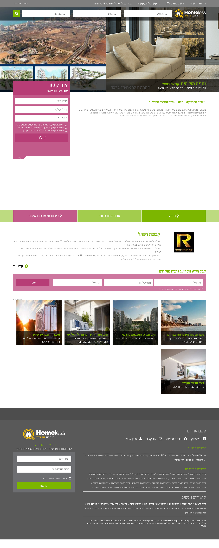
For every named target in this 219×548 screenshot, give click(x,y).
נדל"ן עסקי (114, 504)
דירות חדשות (198, 3)
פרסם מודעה (174, 439)
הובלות (94, 508)
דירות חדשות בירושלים (98, 474)
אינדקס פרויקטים (195, 469)
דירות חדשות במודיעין (178, 478)
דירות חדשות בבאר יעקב (120, 483)
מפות (87, 508)
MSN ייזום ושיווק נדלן (170, 455)
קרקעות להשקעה (149, 3)
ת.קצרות (124, 504)
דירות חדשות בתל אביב (160, 474)
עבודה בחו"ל (105, 508)
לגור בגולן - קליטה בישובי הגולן (112, 3)
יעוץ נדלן (188, 513)
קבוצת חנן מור (125, 455)
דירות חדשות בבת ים (180, 487)
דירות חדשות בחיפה (179, 474)
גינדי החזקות (154, 455)
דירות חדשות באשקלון (140, 474)
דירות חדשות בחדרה (100, 483)
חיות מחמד (116, 508)
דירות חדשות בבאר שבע (116, 478)
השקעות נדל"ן (175, 3)
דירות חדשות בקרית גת (161, 483)
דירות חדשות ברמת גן (197, 474)
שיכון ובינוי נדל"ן (140, 455)
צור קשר (151, 439)
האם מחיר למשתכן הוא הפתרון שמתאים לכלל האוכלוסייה (91, 340)
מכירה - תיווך (149, 504)
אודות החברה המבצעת (162, 102)
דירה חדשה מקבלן (193, 383)
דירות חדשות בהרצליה (141, 483)
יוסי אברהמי (179, 460)
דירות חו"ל (104, 504)
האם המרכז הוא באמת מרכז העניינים (136, 338)
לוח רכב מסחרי (187, 508)
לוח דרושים (149, 508)
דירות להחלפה (135, 504)
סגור (19, 157)
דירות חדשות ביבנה (99, 487)
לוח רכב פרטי (92, 504)
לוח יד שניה (138, 508)
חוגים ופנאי (127, 508)
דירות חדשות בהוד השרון (140, 487)
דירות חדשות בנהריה (97, 478)
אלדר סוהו (185, 455)
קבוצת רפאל (149, 234)
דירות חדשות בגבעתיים (161, 487)
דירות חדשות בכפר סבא (119, 487)
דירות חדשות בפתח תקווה (157, 478)
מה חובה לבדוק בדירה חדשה (188, 387)
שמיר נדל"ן (89, 455)
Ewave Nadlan (199, 455)
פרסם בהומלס (200, 513)
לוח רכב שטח (200, 508)
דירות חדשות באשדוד (197, 478)
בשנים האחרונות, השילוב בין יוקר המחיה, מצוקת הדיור (186, 340)
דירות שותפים (174, 504)
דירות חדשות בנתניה (198, 483)
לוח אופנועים (174, 508)
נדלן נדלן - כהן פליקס (194, 460)
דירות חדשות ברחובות (136, 478)
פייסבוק (196, 439)
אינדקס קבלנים (197, 448)
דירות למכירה (187, 504)
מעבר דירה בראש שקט (46, 334)
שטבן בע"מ (100, 455)
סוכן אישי (131, 439)
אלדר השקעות (112, 455)
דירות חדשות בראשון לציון (119, 474)
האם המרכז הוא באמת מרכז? (138, 334)
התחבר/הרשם (21, 3)
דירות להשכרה (200, 504)
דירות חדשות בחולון (198, 487)
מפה (180, 102)
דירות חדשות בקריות (180, 483)
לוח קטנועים (161, 508)
